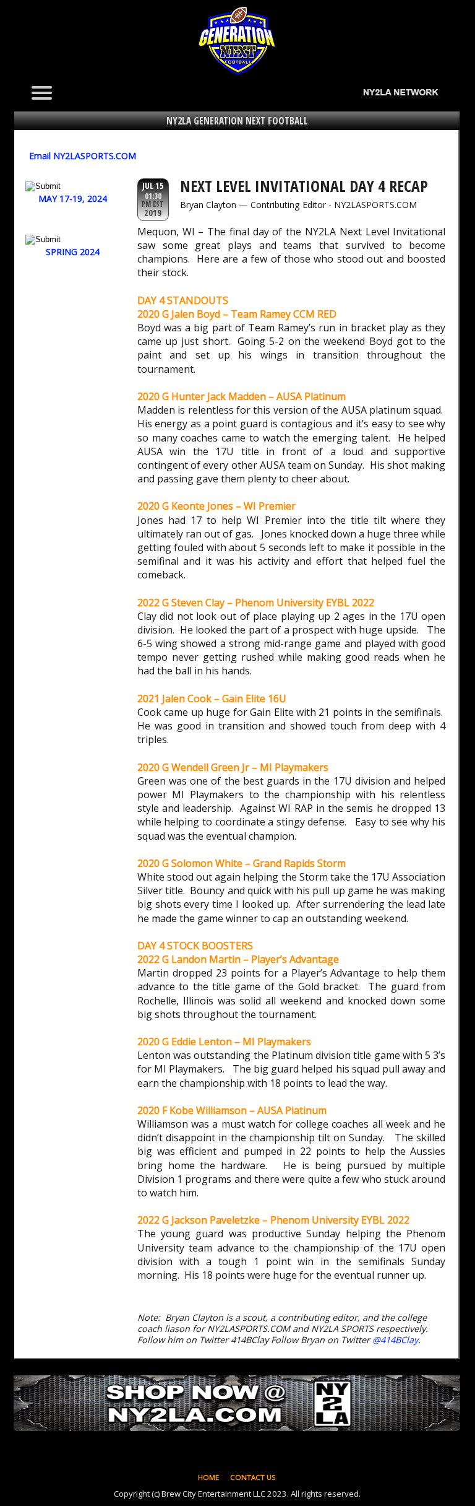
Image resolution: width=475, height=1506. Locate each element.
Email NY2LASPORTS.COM (82, 156)
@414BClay (395, 1340)
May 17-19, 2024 (72, 198)
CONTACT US (253, 1477)
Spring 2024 (73, 252)
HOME (208, 1477)
